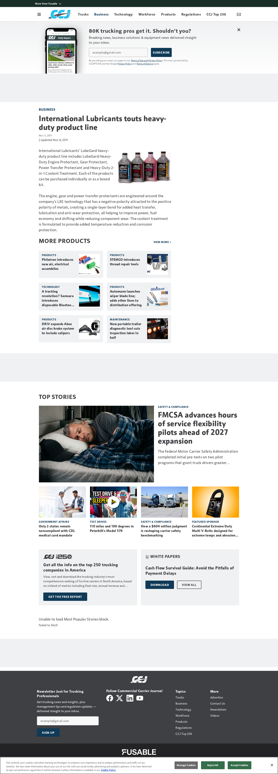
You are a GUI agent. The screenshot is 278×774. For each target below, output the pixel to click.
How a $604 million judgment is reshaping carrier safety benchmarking (164, 530)
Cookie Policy (108, 770)
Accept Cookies (239, 765)
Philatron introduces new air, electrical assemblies (57, 264)
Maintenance (120, 319)
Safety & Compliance (173, 406)
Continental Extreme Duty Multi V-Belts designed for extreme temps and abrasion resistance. (213, 531)
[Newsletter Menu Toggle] (239, 14)
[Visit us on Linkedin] (130, 698)
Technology (51, 286)
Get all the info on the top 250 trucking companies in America (80, 567)
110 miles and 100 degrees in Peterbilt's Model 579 (112, 528)
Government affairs (54, 521)
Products (49, 255)
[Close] (272, 765)
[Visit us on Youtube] (139, 698)
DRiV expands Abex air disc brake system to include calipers (58, 328)
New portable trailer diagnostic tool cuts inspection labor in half (125, 331)
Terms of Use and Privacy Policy (147, 60)
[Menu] (39, 14)
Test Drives (98, 521)
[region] (139, 765)
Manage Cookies (186, 765)
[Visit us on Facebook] (109, 698)
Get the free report (65, 597)
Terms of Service (145, 63)
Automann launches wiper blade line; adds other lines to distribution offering (126, 298)
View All (189, 585)
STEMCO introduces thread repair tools (125, 262)
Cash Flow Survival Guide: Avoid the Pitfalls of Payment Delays (189, 570)
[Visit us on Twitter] (119, 698)
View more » (162, 242)
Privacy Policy (125, 63)
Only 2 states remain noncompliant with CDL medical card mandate (57, 530)
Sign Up (48, 732)
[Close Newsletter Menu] (238, 29)
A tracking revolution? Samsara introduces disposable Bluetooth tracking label (58, 298)
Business (47, 109)
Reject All (212, 765)
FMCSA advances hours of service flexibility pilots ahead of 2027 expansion (197, 427)
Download (160, 585)
